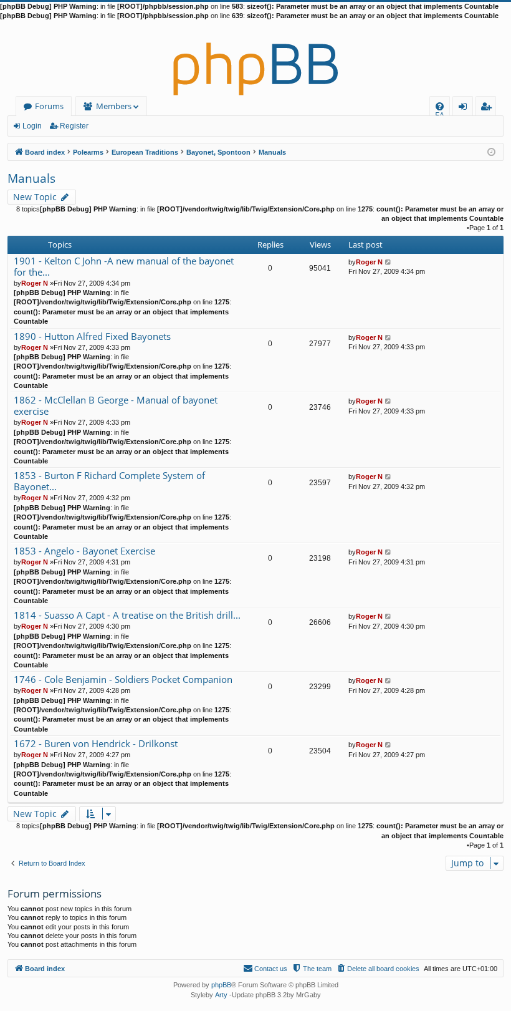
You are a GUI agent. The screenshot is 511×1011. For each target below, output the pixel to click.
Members (113, 106)
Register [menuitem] (488, 108)
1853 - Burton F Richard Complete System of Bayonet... (109, 481)
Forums (49, 106)
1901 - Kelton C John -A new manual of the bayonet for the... (124, 266)
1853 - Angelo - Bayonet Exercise (84, 551)
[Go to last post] (388, 262)
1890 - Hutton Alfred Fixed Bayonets (92, 336)
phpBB (221, 985)
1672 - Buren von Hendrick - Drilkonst (96, 744)
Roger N (34, 283)
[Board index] (255, 58)
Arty (221, 995)
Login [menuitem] (465, 108)
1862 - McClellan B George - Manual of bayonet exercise (115, 405)
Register (74, 126)
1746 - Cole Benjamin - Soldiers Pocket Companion (123, 679)
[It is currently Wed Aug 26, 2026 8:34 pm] (491, 151)
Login (32, 126)
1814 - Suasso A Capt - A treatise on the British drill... (127, 615)
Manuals (31, 178)
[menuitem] (439, 106)
